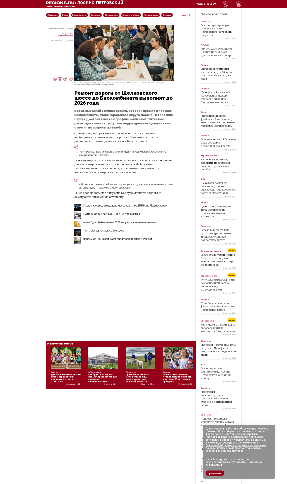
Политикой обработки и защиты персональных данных (236, 447)
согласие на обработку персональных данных (235, 439)
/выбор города (205, 4)
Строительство (65, 28)
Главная (53, 28)
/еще (184, 15)
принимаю (215, 473)
